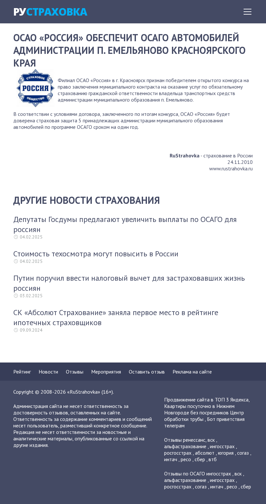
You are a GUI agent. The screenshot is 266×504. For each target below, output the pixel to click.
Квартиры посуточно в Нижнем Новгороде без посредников (199, 409)
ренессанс (194, 439)
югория (226, 452)
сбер (200, 459)
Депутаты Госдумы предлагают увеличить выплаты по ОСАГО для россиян (125, 224)
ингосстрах (222, 446)
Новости (48, 371)
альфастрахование (185, 446)
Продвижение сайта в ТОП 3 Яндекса (206, 399)
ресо (186, 459)
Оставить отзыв (147, 371)
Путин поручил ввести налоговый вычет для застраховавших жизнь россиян (129, 283)
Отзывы (74, 371)
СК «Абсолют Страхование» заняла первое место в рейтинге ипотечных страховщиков (115, 317)
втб (213, 459)
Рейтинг (22, 371)
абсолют (204, 452)
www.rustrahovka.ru (231, 168)
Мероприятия (106, 371)
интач (170, 459)
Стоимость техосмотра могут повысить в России (95, 254)
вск (211, 439)
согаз (243, 452)
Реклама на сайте (192, 371)
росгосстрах (177, 452)
